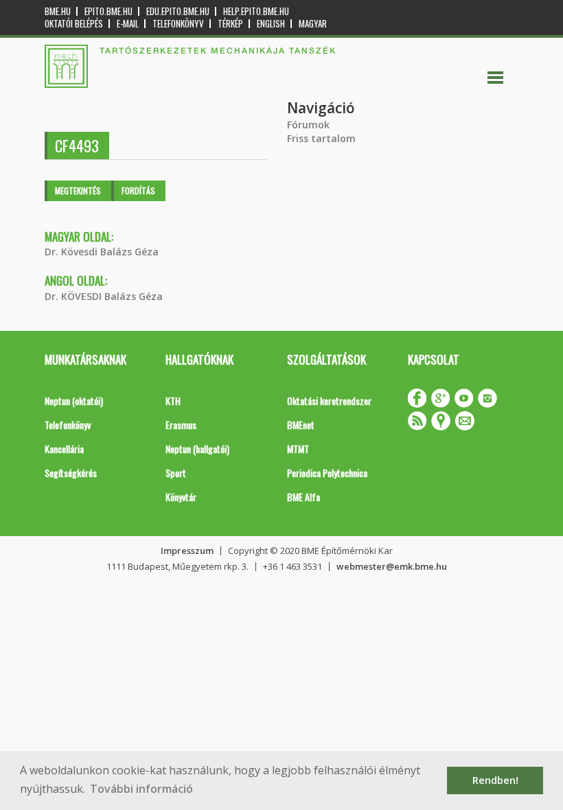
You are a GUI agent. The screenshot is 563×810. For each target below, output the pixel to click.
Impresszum (187, 550)
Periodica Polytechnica (327, 472)
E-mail (128, 23)
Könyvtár (180, 496)
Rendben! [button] (495, 780)
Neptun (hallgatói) (197, 448)
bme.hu (58, 11)
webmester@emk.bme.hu (391, 566)
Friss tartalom (321, 138)
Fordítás (138, 190)
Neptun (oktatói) (74, 400)
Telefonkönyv (178, 23)
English (271, 23)
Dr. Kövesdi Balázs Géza (102, 251)
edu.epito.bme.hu (177, 11)
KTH (173, 400)
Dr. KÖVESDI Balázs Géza (104, 296)
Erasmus (180, 424)
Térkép (230, 23)
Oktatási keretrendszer (329, 400)
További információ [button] (141, 788)
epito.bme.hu (108, 11)
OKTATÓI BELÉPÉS (74, 23)
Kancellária (64, 448)
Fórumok (308, 124)
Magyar (313, 23)
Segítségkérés (71, 472)
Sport (175, 472)
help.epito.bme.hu (256, 11)
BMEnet (300, 424)
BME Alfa (303, 496)
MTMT (298, 448)
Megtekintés (78, 190)
